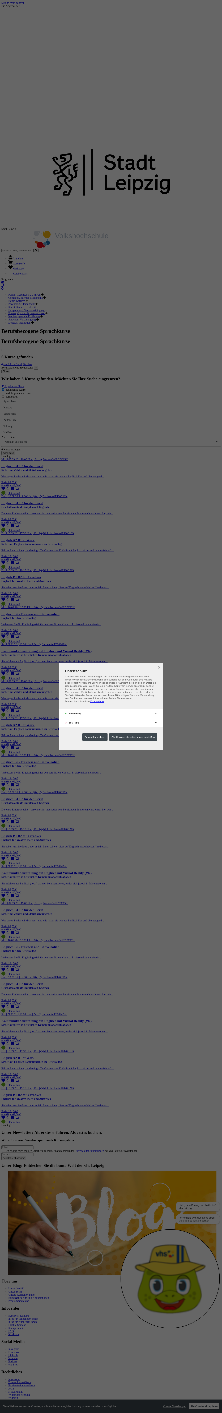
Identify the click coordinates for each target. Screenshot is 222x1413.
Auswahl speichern (95, 737)
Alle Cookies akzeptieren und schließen (133, 737)
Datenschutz (97, 701)
